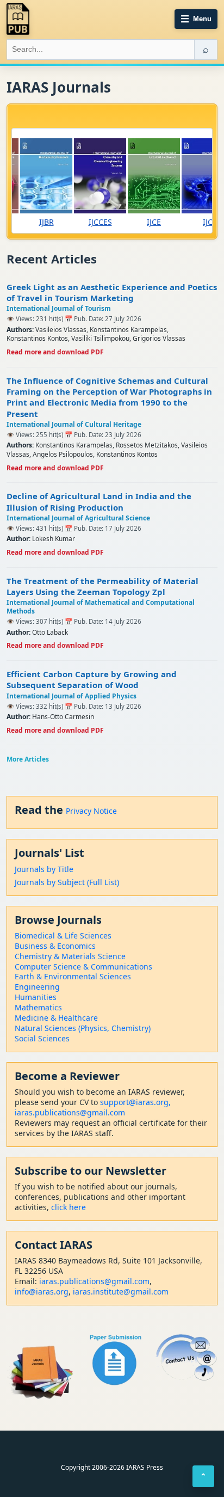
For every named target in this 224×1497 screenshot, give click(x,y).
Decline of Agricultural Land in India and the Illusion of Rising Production (99, 501)
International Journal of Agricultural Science (78, 518)
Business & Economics (55, 946)
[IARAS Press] (18, 19)
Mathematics (38, 1007)
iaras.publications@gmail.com (70, 1112)
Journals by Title (44, 869)
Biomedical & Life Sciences (63, 935)
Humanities (36, 997)
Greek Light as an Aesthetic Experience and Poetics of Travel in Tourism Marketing (112, 292)
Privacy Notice (91, 811)
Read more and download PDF (55, 352)
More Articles (28, 759)
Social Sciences (42, 1038)
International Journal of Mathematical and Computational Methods (101, 607)
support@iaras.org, (135, 1102)
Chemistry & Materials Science (70, 956)
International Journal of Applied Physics (71, 696)
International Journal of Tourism (59, 308)
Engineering (37, 986)
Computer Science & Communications (83, 966)
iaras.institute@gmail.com (121, 1291)
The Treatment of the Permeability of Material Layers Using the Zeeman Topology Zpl (102, 586)
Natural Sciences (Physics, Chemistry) (83, 1028)
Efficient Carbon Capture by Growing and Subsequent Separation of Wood (92, 679)
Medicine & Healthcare (56, 1018)
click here (68, 1207)
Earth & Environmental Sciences (73, 976)
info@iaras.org (42, 1291)
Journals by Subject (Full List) (67, 882)
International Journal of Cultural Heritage (74, 424)
